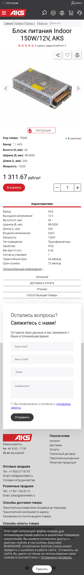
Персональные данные (64, 458)
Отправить (22, 417)
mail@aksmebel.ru (22, 475)
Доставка (56, 445)
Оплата (54, 449)
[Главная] (17, 13)
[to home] (17, 440)
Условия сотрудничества (19, 480)
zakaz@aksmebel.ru (23, 495)
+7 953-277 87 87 (19, 471)
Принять (42, 569)
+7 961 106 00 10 (19, 491)
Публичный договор (62, 453)
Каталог (55, 440)
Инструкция (43, 130)
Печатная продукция (63, 462)
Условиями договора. (56, 557)
